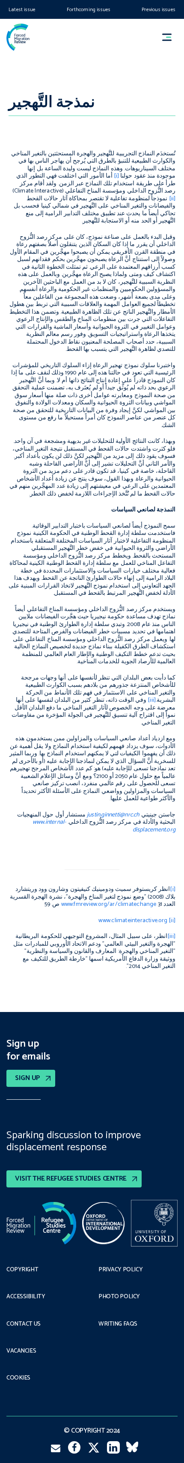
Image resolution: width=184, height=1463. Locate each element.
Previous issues (158, 10)
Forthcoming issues (88, 10)
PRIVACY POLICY (120, 1270)
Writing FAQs (117, 1324)
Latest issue (22, 10)
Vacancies (21, 1351)
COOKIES (18, 1378)
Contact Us (23, 1324)
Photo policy (119, 1297)
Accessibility (25, 1297)
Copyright (22, 1270)
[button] (170, 37)
